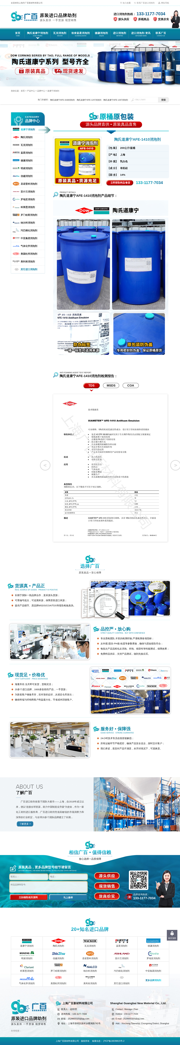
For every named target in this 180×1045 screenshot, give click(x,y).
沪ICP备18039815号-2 (113, 1041)
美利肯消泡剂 (90, 983)
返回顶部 (172, 938)
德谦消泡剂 (153, 946)
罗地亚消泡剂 (153, 958)
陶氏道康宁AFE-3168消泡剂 (62, 100)
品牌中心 (41, 91)
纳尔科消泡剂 (90, 971)
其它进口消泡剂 (122, 983)
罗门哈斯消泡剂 (58, 971)
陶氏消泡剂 (58, 946)
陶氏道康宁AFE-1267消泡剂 (115, 100)
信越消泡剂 (58, 958)
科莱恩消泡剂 (27, 971)
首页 (23, 91)
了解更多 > (25, 824)
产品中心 (31, 91)
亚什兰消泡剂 (121, 958)
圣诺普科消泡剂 (90, 958)
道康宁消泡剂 (53, 91)
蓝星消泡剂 (121, 946)
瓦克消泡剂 (90, 946)
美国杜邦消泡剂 (58, 983)
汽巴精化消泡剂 (122, 971)
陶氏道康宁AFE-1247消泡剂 (89, 100)
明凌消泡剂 (26, 958)
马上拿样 (68, 897)
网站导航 (165, 3)
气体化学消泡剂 (27, 983)
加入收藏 (127, 3)
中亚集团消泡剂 (153, 971)
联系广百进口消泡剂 (146, 3)
